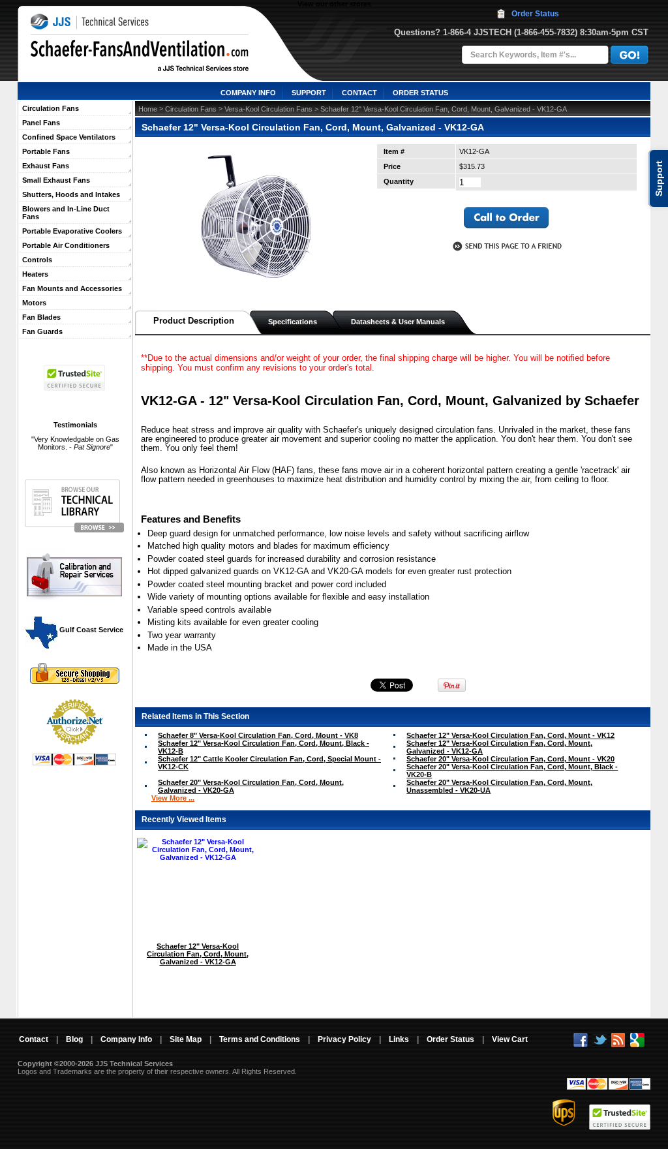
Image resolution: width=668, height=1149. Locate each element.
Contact (33, 1039)
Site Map (186, 1039)
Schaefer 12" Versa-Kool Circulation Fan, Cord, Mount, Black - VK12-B (263, 747)
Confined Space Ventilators (68, 137)
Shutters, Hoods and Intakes (71, 194)
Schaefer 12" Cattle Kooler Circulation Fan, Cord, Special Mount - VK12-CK (269, 763)
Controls (37, 260)
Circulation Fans (50, 108)
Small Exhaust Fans (56, 180)
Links (399, 1039)
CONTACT (359, 93)
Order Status (535, 13)
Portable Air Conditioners (66, 245)
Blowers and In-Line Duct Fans (66, 213)
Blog (74, 1039)
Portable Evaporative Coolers (72, 231)
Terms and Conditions (259, 1039)
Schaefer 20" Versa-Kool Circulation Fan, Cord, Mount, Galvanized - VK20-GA (251, 786)
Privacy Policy (344, 1039)
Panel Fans (41, 123)
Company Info (126, 1039)
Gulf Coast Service (90, 630)
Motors (34, 303)
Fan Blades (41, 317)
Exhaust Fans (45, 166)
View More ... (172, 798)
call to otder (506, 218)
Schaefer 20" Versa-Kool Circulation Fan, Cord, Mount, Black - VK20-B (512, 770)
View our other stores (334, 4)
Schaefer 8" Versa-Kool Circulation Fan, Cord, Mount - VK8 (258, 735)
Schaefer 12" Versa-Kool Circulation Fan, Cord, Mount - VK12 (510, 735)
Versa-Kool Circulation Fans (268, 109)
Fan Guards (42, 331)
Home (147, 109)
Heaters (35, 274)
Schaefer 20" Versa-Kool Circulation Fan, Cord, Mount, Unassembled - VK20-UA (499, 786)
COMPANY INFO (248, 93)
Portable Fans (46, 151)
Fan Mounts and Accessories (72, 288)
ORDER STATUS (420, 93)
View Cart (510, 1039)
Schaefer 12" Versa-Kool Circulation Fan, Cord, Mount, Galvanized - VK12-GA (499, 747)
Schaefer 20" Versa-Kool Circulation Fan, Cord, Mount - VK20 (510, 759)
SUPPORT (309, 93)
